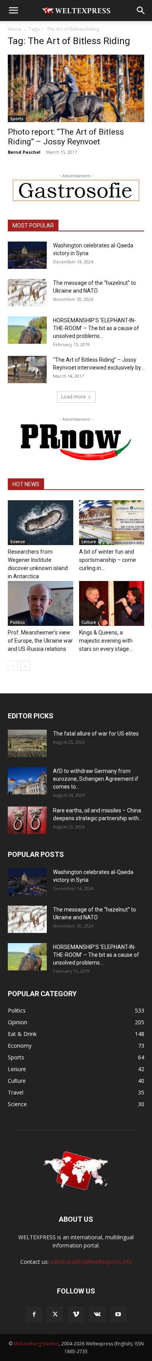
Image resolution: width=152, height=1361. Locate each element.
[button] (13, 10)
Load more (73, 396)
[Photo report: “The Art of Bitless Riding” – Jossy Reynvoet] (76, 88)
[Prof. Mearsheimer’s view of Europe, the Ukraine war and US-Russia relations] (40, 603)
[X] (55, 1314)
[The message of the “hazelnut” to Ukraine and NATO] (27, 292)
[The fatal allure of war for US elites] (27, 743)
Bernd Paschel (24, 152)
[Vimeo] (76, 1314)
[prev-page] (13, 666)
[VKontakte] (97, 1314)
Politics (17, 622)
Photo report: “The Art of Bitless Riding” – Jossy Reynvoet (66, 136)
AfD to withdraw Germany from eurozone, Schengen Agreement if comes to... (95, 779)
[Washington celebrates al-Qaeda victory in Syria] (27, 255)
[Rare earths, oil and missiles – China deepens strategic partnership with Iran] (27, 820)
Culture (88, 622)
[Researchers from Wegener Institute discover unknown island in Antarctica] (40, 522)
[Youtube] (118, 1314)
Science (17, 541)
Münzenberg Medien (36, 1343)
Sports (16, 118)
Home (14, 29)
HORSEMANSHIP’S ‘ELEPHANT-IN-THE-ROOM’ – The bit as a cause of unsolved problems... (96, 328)
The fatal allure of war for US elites (96, 733)
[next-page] (25, 666)
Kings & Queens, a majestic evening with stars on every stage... (106, 640)
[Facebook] (34, 1314)
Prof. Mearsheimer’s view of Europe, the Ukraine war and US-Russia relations (40, 640)
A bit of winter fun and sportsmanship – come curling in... (107, 560)
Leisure (88, 541)
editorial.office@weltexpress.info (91, 1261)
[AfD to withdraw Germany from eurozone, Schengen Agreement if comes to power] (27, 780)
